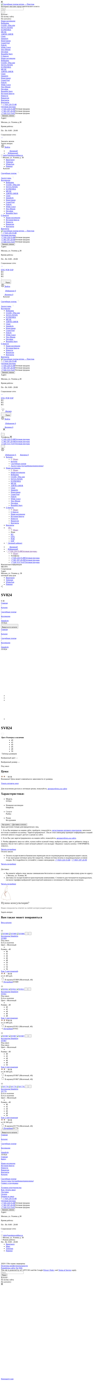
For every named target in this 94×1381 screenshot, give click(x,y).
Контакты (10, 226)
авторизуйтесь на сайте (66, 838)
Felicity (9, 204)
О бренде (14, 512)
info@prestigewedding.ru (13, 155)
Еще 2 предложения (9, 1067)
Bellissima (10, 182)
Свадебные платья (8, 1179)
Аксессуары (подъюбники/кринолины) (17, 1181)
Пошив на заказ (7, 1196)
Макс (8, 1246)
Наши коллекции (13, 218)
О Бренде (5, 215)
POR (8, 270)
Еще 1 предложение (9, 1018)
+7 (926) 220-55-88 (62, 860)
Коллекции (5, 180)
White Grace (11, 207)
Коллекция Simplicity (9, 936)
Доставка (5, 1192)
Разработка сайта (11, 1268)
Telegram (9, 162)
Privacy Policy (49, 1270)
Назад (15, 459)
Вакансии (10, 224)
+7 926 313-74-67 (8, 113)
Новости (9, 222)
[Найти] (3, 11)
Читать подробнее (8, 849)
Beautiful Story (12, 213)
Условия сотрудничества (11, 1188)
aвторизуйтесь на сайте (57, 789)
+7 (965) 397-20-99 (79, 860)
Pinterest (9, 166)
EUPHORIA (11, 189)
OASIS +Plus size (13, 185)
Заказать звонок (8, 116)
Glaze (8, 196)
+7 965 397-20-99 (8, 111)
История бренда (12, 220)
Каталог (14, 461)
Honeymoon (11, 200)
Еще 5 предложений (9, 971)
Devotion (9, 211)
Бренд (3, 1159)
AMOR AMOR (12, 193)
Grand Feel (10, 202)
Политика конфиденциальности (14, 1266)
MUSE (8, 191)
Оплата (4, 1194)
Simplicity (10, 198)
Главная (4, 1157)
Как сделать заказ (8, 1190)
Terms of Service (64, 1270)
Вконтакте (10, 160)
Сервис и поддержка (9, 1183)
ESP (11, 270)
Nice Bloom (10, 209)
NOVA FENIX (12, 187)
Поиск (4, 1275)
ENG (3, 270)
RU (12, 534)
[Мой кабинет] (2, 450)
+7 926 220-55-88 (9, 104)
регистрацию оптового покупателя (66, 830)
